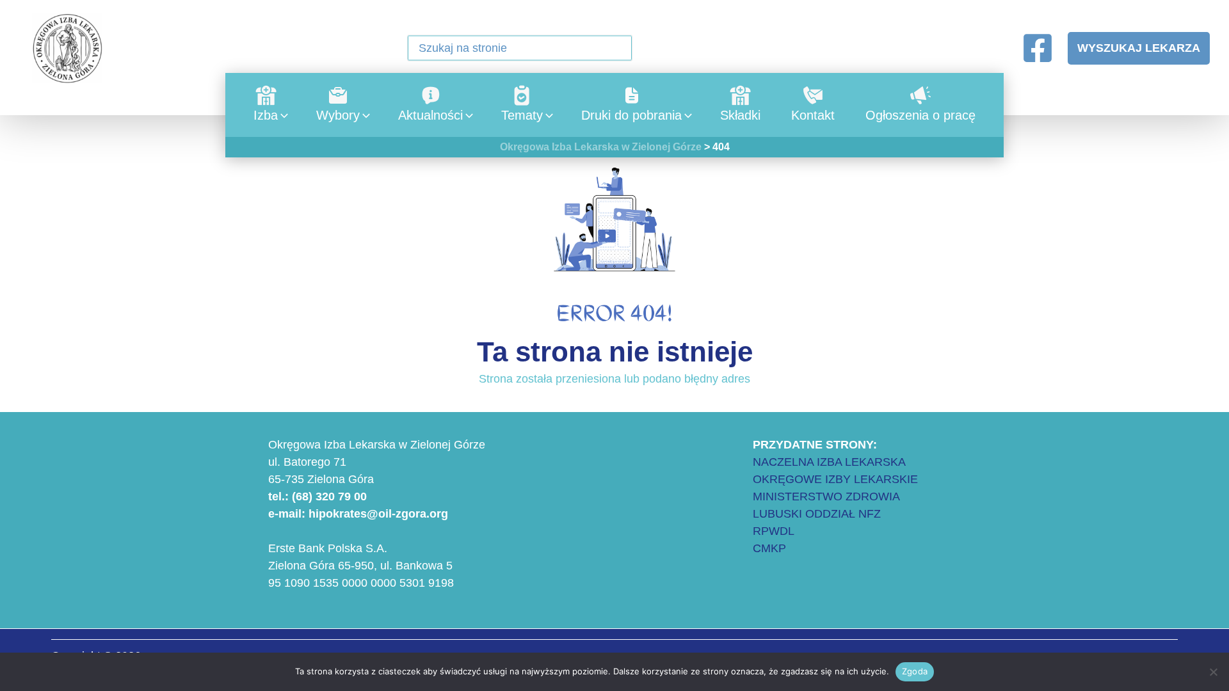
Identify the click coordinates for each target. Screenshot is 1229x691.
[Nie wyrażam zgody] (1213, 671)
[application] (281, 115)
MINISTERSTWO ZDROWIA (826, 496)
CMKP (769, 548)
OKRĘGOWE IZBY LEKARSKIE (835, 479)
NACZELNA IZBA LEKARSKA (829, 462)
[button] (614, 49)
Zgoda (915, 671)
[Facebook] (1037, 48)
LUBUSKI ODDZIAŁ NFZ (817, 513)
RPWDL (773, 531)
